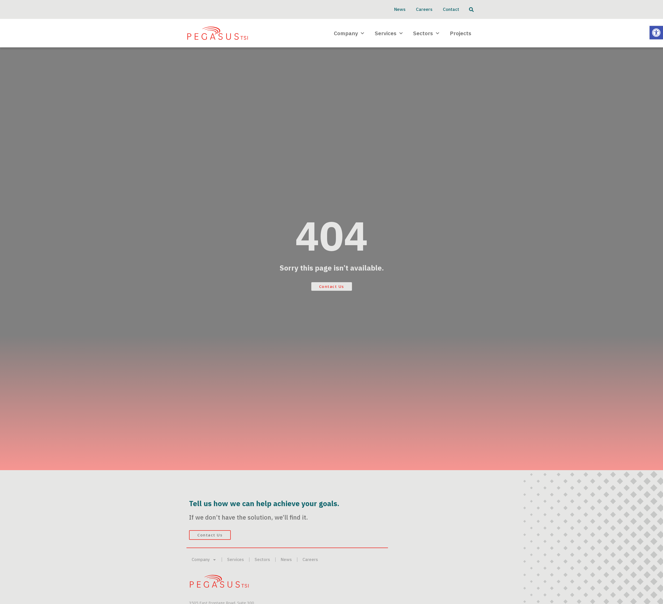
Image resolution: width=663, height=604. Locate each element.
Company (346, 33)
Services (386, 33)
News (400, 9)
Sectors (423, 33)
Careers (424, 9)
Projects (460, 33)
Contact (451, 9)
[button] (656, 32)
